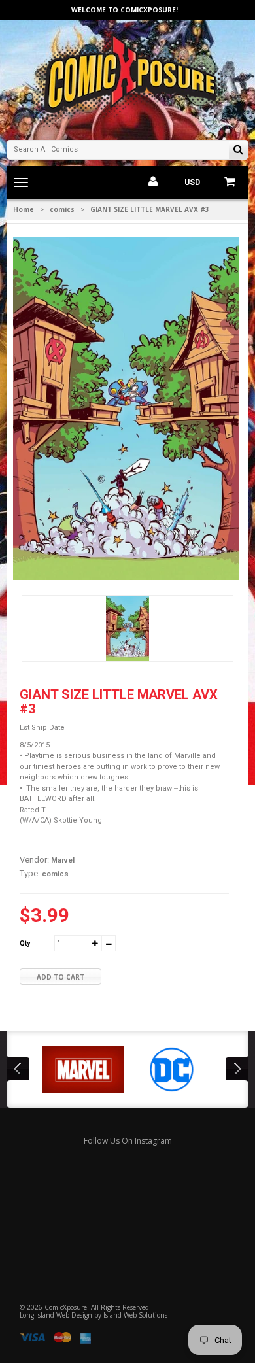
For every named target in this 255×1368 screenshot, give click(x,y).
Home (23, 209)
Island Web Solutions (135, 1315)
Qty (25, 943)
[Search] (238, 151)
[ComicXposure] (127, 78)
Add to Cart (60, 977)
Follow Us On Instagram (128, 1140)
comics (62, 209)
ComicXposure (65, 1307)
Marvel (63, 860)
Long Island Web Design (56, 1315)
